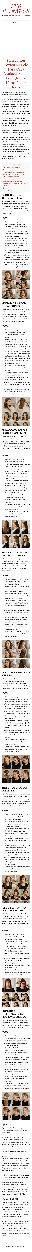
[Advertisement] (16, 41)
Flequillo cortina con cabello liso (12, 181)
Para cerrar (6, 190)
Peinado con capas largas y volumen (13, 172)
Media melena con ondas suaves (12, 170)
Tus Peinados (16, 8)
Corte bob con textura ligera (11, 167)
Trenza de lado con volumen (11, 179)
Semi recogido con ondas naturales (13, 174)
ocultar (20, 164)
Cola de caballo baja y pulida (11, 176)
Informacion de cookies (16, 1248)
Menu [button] (17, 22)
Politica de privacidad (18, 1246)
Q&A (4, 188)
